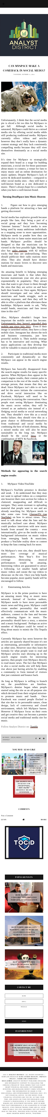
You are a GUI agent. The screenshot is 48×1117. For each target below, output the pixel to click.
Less (4, 819)
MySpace (6, 737)
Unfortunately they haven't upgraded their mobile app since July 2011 (24, 325)
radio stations (19, 250)
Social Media (16, 737)
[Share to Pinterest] (43, 738)
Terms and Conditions (27, 1078)
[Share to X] (39, 738)
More (44, 819)
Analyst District (16, 1074)
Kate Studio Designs (29, 1076)
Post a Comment (7, 816)
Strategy (6, 739)
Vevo (33, 435)
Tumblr (34, 726)
